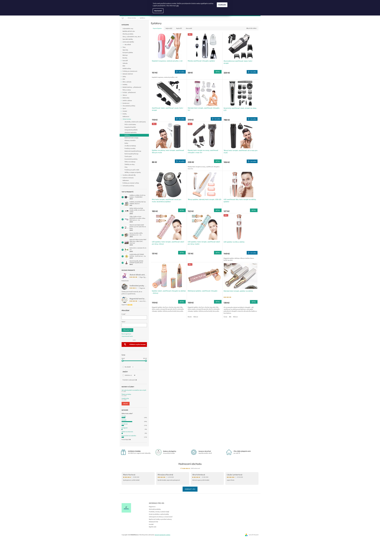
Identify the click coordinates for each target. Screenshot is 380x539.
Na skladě (129, 367)
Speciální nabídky (128, 39)
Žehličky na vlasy (130, 164)
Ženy (124, 47)
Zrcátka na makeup (130, 146)
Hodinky (125, 85)
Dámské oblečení (128, 74)
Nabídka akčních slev (129, 31)
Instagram (125, 428)
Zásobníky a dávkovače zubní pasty (135, 122)
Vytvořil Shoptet (253, 535)
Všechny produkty (128, 34)
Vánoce (125, 95)
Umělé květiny (127, 69)
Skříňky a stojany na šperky (133, 172)
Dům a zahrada (127, 82)
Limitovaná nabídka (128, 42)
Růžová (196, 317)
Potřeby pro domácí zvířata (131, 183)
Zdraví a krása (127, 119)
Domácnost (126, 103)
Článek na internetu (127, 432)
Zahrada (125, 63)
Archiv (125, 403)
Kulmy (126, 143)
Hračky (125, 114)
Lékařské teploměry (131, 132)
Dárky (124, 77)
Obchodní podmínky (155, 509)
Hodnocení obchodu (190, 463)
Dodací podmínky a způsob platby (159, 514)
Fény (126, 167)
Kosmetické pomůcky (131, 159)
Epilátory (127, 135)
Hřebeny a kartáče (130, 141)
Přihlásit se (127, 330)
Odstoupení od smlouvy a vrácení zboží (160, 517)
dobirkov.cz (130, 375)
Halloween (126, 180)
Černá (225, 317)
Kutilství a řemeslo (128, 178)
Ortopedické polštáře (131, 130)
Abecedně (189, 28)
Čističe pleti (128, 157)
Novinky (125, 58)
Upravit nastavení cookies (162, 535)
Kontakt (151, 524)
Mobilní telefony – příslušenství (132, 87)
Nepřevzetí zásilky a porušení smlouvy (160, 519)
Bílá (230, 317)
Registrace (152, 507)
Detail (218, 72)
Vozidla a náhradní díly (129, 175)
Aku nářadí (128, 45)
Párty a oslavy (127, 90)
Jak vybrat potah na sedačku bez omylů (134, 390)
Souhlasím (222, 5)
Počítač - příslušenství (129, 93)
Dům (124, 66)
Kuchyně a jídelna (128, 53)
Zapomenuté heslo (127, 336)
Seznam (124, 420)
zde (177, 6)
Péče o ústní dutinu (130, 125)
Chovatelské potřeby (129, 106)
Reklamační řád (153, 522)
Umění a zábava (127, 101)
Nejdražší (179, 28)
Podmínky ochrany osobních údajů (159, 512)
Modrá (190, 317)
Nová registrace (126, 334)
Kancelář (125, 61)
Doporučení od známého (129, 436)
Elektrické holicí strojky (131, 138)
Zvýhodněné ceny (128, 29)
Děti (124, 79)
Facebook (125, 424)
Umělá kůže (125, 398)
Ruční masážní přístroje (131, 154)
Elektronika (126, 98)
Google (124, 416)
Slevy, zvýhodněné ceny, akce (132, 37)
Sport (124, 109)
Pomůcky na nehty (130, 148)
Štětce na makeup (130, 162)
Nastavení (158, 11)
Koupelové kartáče (130, 127)
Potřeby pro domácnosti (130, 71)
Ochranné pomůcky (128, 186)
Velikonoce (126, 117)
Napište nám (152, 527)
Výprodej (125, 50)
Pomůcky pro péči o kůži (132, 170)
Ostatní (125, 111)
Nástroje (125, 55)
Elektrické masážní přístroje (133, 151)
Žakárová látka (126, 394)
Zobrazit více (190, 489)
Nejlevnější (169, 28)
